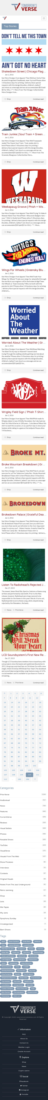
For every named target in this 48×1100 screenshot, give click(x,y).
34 (26, 716)
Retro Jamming (6, 890)
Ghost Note (33, 956)
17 (33, 702)
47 (33, 725)
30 (40, 711)
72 (40, 743)
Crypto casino (24, 1071)
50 (12, 730)
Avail (32, 988)
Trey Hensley (6, 981)
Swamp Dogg (38, 952)
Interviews (4, 868)
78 (40, 748)
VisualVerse (5, 851)
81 (19, 752)
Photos (3, 834)
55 (5, 734)
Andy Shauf (26, 941)
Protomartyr (5, 996)
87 (19, 757)
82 (26, 752)
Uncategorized (6, 924)
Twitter (25, 1086)
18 (40, 702)
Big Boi (17, 974)
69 (19, 743)
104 (21, 770)
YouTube (3, 845)
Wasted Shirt (33, 959)
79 (5, 752)
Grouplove (21, 949)
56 (12, 734)
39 (19, 721)
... (12, 779)
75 (19, 748)
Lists (2, 901)
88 (26, 757)
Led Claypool (6, 959)
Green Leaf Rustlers (8, 956)
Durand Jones (32, 992)
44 (12, 725)
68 (12, 743)
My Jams (4, 913)
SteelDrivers (28, 981)
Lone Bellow (6, 985)
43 (5, 725)
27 (19, 711)
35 (33, 716)
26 (12, 711)
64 (26, 739)
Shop (8, 99)
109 (21, 775)
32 (12, 716)
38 (12, 721)
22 (26, 707)
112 (5, 779)
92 (12, 761)
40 (26, 721)
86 (12, 757)
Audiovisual (5, 800)
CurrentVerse (6, 817)
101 (34, 766)
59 (33, 734)
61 (5, 739)
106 (37, 770)
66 (40, 739)
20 (12, 707)
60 (40, 734)
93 (19, 761)
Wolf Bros (26, 952)
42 (40, 721)
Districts (40, 949)
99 (19, 766)
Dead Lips (16, 952)
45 (19, 725)
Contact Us (24, 1043)
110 (29, 775)
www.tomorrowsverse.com (26, 1017)
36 (40, 716)
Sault (3, 941)
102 (5, 770)
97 (5, 766)
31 (5, 716)
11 (30, 698)
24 (40, 707)
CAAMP (25, 967)
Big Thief (32, 970)
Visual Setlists (6, 828)
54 (40, 730)
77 (33, 748)
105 (29, 770)
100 (26, 766)
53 (33, 730)
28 (26, 711)
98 (12, 766)
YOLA (17, 967)
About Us (24, 1039)
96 (40, 761)
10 (23, 698)
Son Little (30, 985)
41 (33, 721)
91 (5, 761)
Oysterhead (13, 963)
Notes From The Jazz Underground (15, 884)
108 (13, 775)
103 (13, 770)
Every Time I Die (22, 988)
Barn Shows (5, 930)
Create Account (24, 1051)
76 (26, 748)
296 (27, 779)
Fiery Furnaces (6, 974)
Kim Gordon (21, 970)
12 (37, 698)
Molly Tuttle (23, 978)
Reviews (3, 823)
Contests (4, 873)
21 (19, 707)
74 (12, 748)
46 (26, 725)
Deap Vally (5, 952)
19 (5, 707)
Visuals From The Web (9, 856)
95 (33, 761)
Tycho (3, 963)
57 (19, 734)
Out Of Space (28, 974)
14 (12, 702)
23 (33, 707)
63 (19, 739)
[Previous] (5, 693)
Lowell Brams (28, 945)
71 (33, 743)
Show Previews (6, 862)
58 (26, 734)
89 (33, 757)
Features (4, 811)
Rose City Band (14, 941)
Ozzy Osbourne (26, 963)
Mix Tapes (4, 907)
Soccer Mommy (20, 959)
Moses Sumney (6, 967)
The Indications (19, 992)
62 (12, 739)
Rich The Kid (6, 992)
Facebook (24, 1081)
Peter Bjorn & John (8, 949)
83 (33, 752)
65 (33, 739)
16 (26, 702)
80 (12, 752)
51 (19, 730)
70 (26, 743)
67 (5, 743)
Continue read (38, 99)
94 (26, 761)
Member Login (24, 1047)
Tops (3, 945)
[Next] (35, 779)
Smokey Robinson (7, 970)
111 (37, 775)
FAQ (24, 1034)
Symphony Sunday (8, 918)
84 (40, 752)
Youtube (24, 1094)
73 (5, 748)
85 (5, 757)
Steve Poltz (22, 956)
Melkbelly (38, 941)
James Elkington (14, 945)
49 (5, 730)
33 (19, 716)
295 (19, 779)
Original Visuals (6, 879)
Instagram (24, 1090)
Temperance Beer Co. (9, 978)
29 (33, 711)
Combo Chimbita (7, 988)
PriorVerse (19, 610)
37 (5, 721)
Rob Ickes (17, 981)
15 (19, 702)
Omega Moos (18, 985)
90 (40, 757)
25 (5, 711)
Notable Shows (6, 840)
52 (26, 730)
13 (5, 702)
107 (5, 775)
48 (40, 725)
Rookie (31, 949)
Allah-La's (17, 996)
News (8, 610)
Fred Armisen (35, 978)
